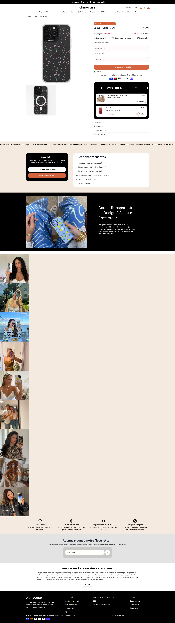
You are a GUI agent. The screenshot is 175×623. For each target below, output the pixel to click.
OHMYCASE (120, 616)
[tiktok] (35, 611)
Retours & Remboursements (36, 616)
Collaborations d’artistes (101, 605)
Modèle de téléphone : (113, 110)
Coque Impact (135, 601)
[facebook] (27, 611)
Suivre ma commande (71, 605)
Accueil (28, 17)
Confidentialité (66, 616)
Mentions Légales (53, 616)
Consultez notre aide (47, 176)
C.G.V (74, 616)
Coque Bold (134, 608)
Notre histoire (69, 608)
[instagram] (31, 611)
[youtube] (39, 611)
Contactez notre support (47, 170)
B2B (94, 601)
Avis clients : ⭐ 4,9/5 (71, 601)
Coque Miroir (134, 605)
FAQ (65, 612)
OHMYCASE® (107, 34)
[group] (14, 268)
